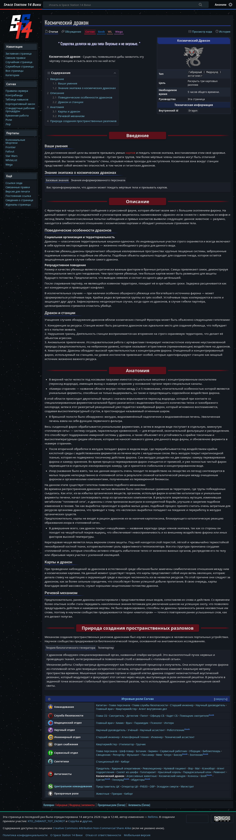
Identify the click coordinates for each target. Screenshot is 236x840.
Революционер (152, 768)
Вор (190, 768)
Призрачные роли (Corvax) (111, 805)
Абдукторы (138, 779)
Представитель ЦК (107, 786)
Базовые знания (57, 180)
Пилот (144, 715)
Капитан (101, 705)
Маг (197, 768)
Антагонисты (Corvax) (139, 805)
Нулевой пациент (175, 768)
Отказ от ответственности (103, 835)
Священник (103, 754)
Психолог (156, 723)
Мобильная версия (137, 835)
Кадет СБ (172, 715)
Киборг (125, 761)
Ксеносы (193, 776)
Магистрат (187, 786)
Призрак (117, 793)
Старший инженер (181, 705)
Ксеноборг (208, 768)
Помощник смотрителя (194, 715)
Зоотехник (196, 754)
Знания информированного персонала (98, 180)
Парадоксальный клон (197, 772)
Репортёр (119, 754)
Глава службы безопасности (150, 705)
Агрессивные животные (141, 776)
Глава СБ (101, 715)
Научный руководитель (210, 705)
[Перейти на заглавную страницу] (21, 26)
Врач (129, 723)
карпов (130, 152)
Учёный (133, 730)
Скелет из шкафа (127, 772)
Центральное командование (73, 786)
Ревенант (219, 772)
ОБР (152, 786)
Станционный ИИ (107, 761)
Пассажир (148, 754)
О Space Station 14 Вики (66, 835)
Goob (101, 31)
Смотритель (116, 715)
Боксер (178, 754)
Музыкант (133, 754)
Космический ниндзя (172, 776)
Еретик (100, 779)
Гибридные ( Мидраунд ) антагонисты (75, 805)
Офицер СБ (157, 715)
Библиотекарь (211, 751)
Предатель (103, 768)
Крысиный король (169, 772)
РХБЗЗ (144, 786)
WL (110, 31)
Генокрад (118, 779)
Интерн (169, 723)
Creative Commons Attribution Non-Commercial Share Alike (92, 828)
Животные (102, 793)
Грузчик (141, 744)
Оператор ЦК (130, 786)
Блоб (203, 776)
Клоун (167, 754)
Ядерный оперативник (126, 768)
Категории (49, 805)
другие (87, 821)
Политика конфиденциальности (25, 835)
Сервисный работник (173, 751)
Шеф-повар (126, 751)
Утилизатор (126, 744)
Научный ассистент (152, 730)
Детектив (132, 715)
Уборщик (194, 751)
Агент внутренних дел (153, 709)
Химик (120, 723)
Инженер (157, 737)
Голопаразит (148, 772)
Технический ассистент (180, 737)
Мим (159, 754)
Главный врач (105, 709)
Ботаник (141, 751)
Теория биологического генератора (70, 647)
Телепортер (106, 647)
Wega (119, 31)
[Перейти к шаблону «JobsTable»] (49, 699)
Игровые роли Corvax (138, 699)
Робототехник (175, 730)
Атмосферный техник (135, 737)
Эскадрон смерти (167, 786)
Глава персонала (119, 705)
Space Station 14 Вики (22, 4)
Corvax (90, 31)
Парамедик (141, 723)
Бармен (153, 751)
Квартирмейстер (126, 709)
